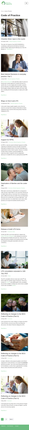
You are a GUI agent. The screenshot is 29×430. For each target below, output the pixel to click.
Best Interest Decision (7, 81)
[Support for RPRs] (14, 128)
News (14, 231)
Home (2, 11)
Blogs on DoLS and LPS (9, 101)
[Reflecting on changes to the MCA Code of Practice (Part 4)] (14, 385)
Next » (11, 419)
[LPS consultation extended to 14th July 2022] (14, 260)
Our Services (10, 426)
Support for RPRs (7, 140)
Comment (11, 142)
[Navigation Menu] (26, 3)
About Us (3, 426)
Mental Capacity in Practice (15, 41)
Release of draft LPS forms (10, 229)
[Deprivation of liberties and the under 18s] (14, 172)
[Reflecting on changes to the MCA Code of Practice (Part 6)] (14, 303)
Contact (16, 426)
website (14, 285)
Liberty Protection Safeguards (7, 236)
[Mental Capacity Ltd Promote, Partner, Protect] (7, 3)
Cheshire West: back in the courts (13, 39)
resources (8, 282)
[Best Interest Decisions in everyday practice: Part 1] (14, 63)
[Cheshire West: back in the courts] (14, 28)
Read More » (10, 49)
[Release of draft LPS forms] (14, 218)
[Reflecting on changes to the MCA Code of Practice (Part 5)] (14, 342)
